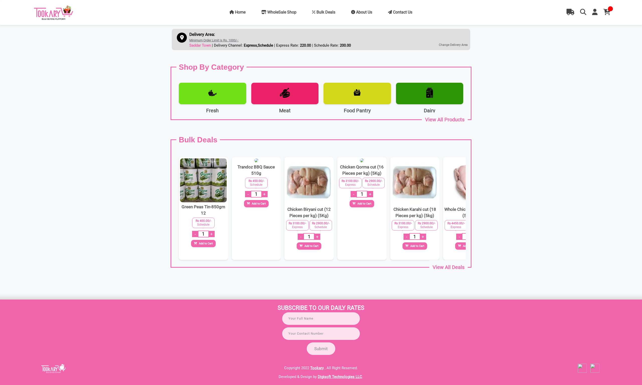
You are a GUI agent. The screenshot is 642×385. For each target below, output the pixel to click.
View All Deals (448, 267)
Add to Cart (205, 243)
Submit (321, 348)
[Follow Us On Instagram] (594, 371)
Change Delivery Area (453, 45)
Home (240, 12)
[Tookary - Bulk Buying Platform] (53, 13)
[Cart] (607, 12)
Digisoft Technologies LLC (340, 376)
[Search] (583, 12)
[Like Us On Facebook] (582, 371)
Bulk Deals (325, 12)
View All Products (444, 120)
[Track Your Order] (570, 12)
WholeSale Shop (281, 12)
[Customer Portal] (595, 12)
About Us (363, 12)
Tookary (317, 368)
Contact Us (402, 12)
